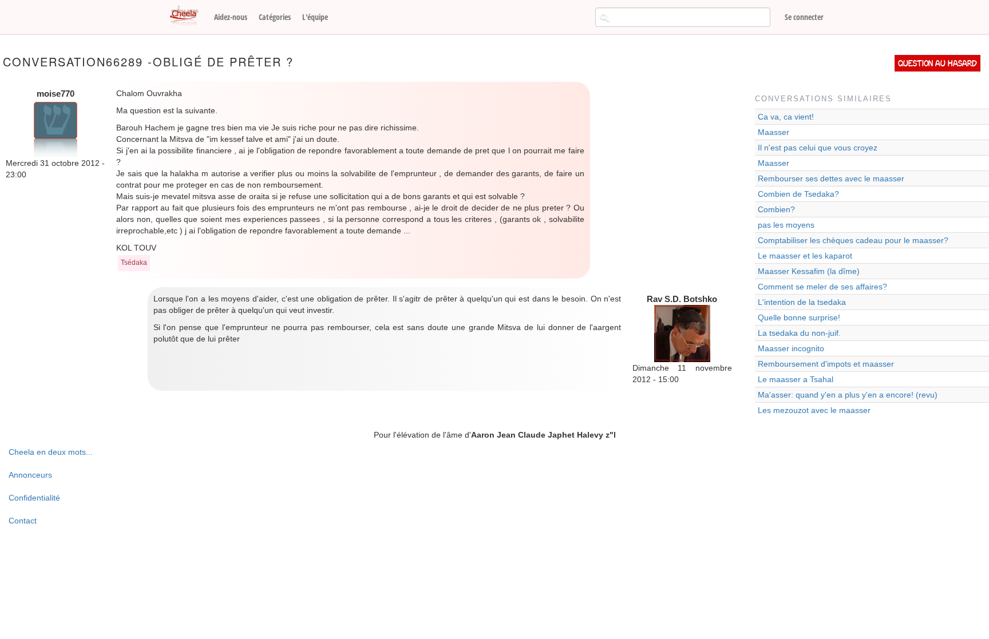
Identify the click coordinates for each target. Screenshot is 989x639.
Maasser (773, 132)
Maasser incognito (791, 348)
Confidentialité (34, 497)
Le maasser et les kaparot (805, 255)
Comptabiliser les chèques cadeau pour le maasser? (853, 240)
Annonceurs (30, 474)
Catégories (275, 16)
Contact (23, 520)
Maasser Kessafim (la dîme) (809, 271)
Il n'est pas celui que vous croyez (817, 147)
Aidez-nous (230, 16)
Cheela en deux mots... (51, 452)
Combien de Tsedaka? (798, 194)
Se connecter (804, 16)
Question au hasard (937, 63)
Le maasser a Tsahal (795, 379)
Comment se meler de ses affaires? (822, 286)
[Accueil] (188, 16)
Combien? (776, 209)
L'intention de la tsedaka (802, 302)
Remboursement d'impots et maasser (826, 363)
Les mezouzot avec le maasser (814, 410)
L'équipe (315, 16)
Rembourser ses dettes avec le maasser (831, 178)
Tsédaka (134, 263)
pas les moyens (786, 224)
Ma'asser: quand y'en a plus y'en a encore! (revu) (847, 394)
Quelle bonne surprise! (799, 317)
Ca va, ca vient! (786, 116)
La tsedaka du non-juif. (799, 333)
